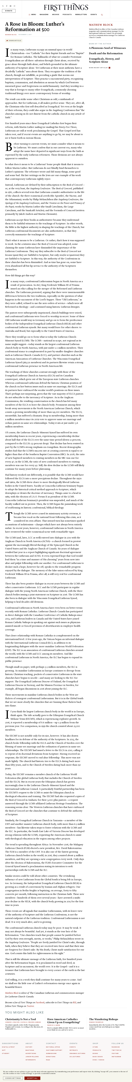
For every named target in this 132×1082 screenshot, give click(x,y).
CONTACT (51, 1043)
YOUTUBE (115, 1053)
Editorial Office (53, 1047)
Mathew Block (10, 34)
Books (95, 1053)
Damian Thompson (96, 1022)
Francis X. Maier (53, 1025)
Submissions (51, 1053)
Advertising (31, 1053)
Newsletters (81, 14)
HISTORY (29, 1047)
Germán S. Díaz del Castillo (16, 1022)
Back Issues (98, 1056)
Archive (55, 14)
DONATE (8, 11)
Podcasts (67, 14)
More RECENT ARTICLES (98, 67)
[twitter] (3, 6)
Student (5, 1053)
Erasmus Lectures (77, 1053)
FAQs (48, 1059)
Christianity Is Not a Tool (20, 1019)
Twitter (30, 1006)
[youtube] (10, 6)
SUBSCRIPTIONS (10, 1043)
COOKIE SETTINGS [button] (13, 1078)
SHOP (95, 1043)
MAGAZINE (44, 14)
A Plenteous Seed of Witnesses (107, 48)
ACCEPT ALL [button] (32, 1078)
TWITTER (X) (116, 1050)
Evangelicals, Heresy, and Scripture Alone (104, 60)
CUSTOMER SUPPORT (54, 1050)
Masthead (30, 1050)
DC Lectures (75, 1056)
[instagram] (14, 6)
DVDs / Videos (98, 1059)
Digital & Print (8, 1047)
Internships (31, 1059)
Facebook (40, 1002)
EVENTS (73, 1043)
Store (95, 1047)
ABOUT (29, 1043)
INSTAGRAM (116, 1056)
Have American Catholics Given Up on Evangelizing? (63, 1021)
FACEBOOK (116, 1047)
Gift (4, 1050)
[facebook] (6, 6)
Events (94, 14)
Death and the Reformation (106, 53)
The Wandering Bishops (103, 1019)
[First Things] (66, 7)
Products (97, 1050)
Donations (50, 1056)
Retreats (74, 1050)
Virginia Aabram (34, 1022)
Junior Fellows (32, 1056)
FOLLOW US (118, 1043)
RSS (74, 1002)
